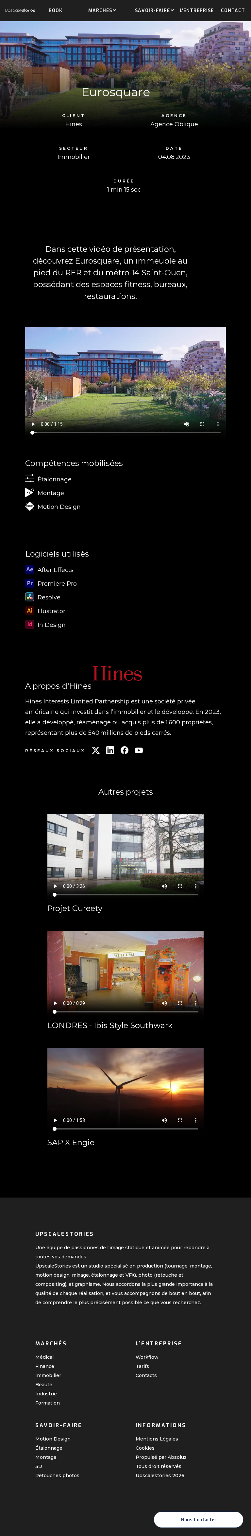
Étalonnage (48, 1448)
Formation (47, 1403)
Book (55, 11)
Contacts (146, 1375)
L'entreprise (197, 11)
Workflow (147, 1357)
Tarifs (142, 1366)
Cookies (145, 1448)
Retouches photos (57, 1475)
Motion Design (53, 1439)
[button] (100, 11)
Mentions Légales (157, 1439)
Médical (44, 1357)
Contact (233, 11)
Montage (46, 1457)
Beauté (43, 1385)
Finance (44, 1366)
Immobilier (48, 1375)
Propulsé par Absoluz (161, 1457)
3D (38, 1466)
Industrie (46, 1394)
